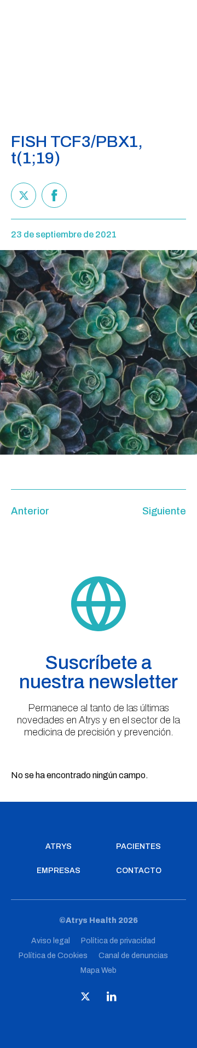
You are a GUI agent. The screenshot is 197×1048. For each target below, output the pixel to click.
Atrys (58, 847)
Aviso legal (50, 941)
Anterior (30, 511)
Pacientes (138, 847)
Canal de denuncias (133, 955)
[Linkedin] (112, 999)
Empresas (58, 871)
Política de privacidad (118, 941)
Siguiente (164, 511)
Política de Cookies (53, 955)
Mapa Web (98, 970)
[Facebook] (54, 195)
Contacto (138, 871)
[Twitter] (23, 195)
